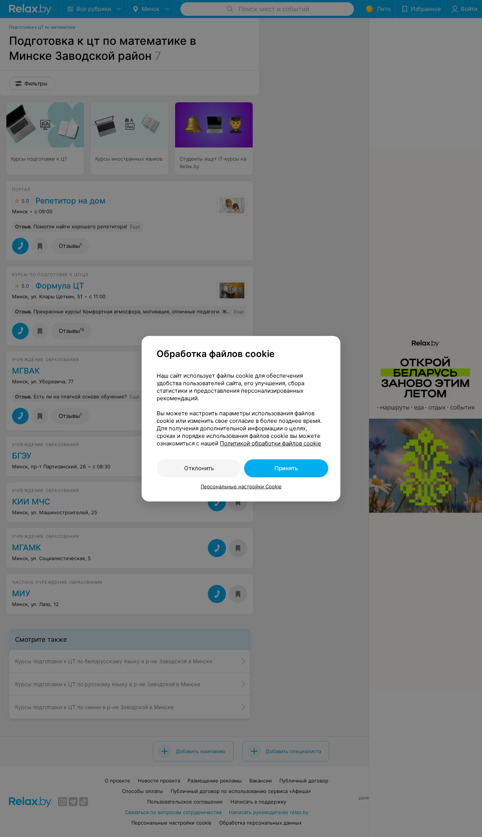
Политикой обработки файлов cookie (270, 443)
